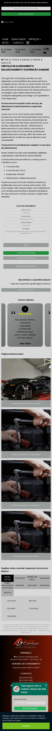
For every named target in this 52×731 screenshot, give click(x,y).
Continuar (26, 726)
